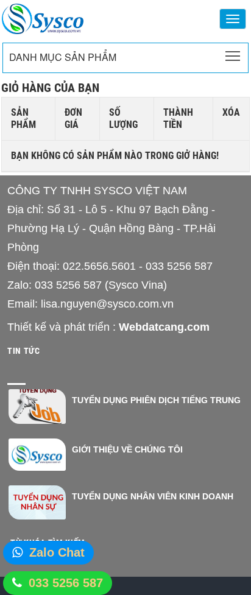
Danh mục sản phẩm (62, 57)
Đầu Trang (214, 550)
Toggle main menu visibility (233, 55)
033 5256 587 (66, 583)
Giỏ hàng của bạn (50, 87)
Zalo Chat (57, 552)
